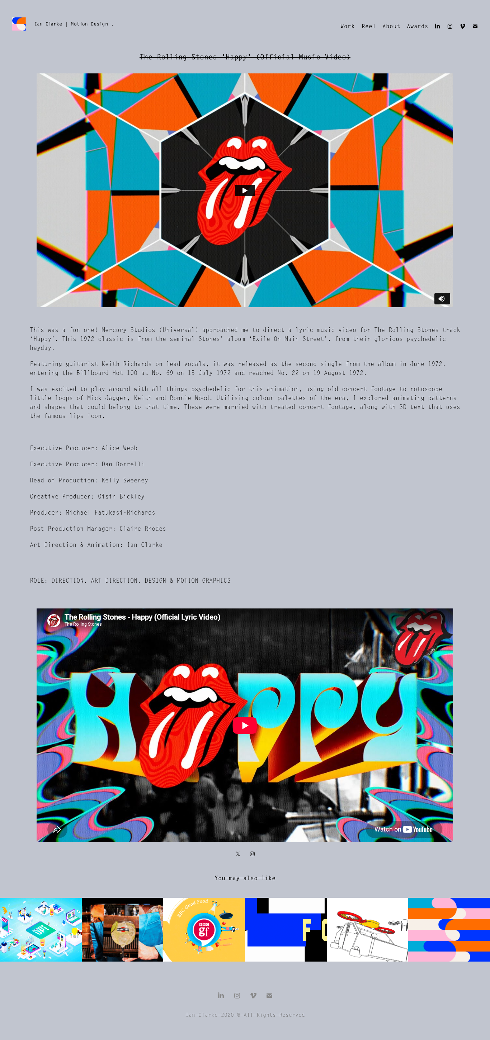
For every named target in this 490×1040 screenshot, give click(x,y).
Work (347, 26)
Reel (369, 26)
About (391, 26)
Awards (417, 26)
